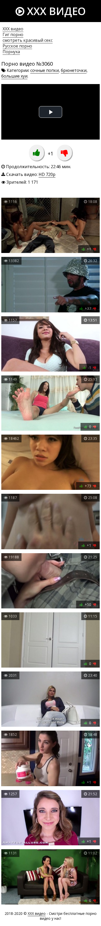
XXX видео (55, 11)
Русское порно (17, 46)
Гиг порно (13, 34)
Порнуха (11, 51)
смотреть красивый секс (28, 40)
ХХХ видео (13, 29)
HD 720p (47, 174)
